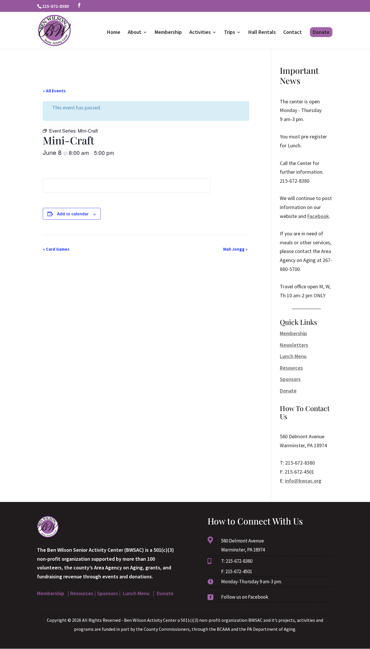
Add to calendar (72, 214)
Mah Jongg (235, 249)
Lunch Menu (293, 356)
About (134, 32)
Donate (321, 32)
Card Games (56, 249)
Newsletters (294, 345)
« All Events (54, 91)
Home (113, 32)
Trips (229, 32)
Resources (291, 367)
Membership (168, 32)
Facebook (318, 216)
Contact (292, 32)
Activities (200, 32)
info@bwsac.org (303, 480)
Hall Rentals (262, 32)
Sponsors (290, 379)
